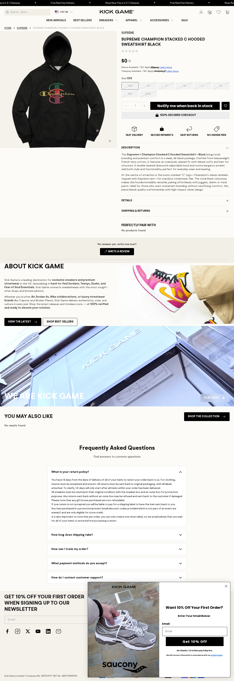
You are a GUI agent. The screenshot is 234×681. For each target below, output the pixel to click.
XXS (133, 87)
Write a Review (120, 252)
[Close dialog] (226, 586)
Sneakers (106, 20)
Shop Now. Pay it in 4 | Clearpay (109, 3)
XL (225, 87)
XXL (133, 95)
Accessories (159, 20)
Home (7, 28)
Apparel (132, 20)
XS (152, 87)
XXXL (151, 95)
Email (166, 624)
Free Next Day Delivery (49, 3)
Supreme (22, 28)
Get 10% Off (195, 641)
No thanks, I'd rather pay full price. (195, 651)
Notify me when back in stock (185, 105)
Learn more (166, 67)
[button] (108, 20)
